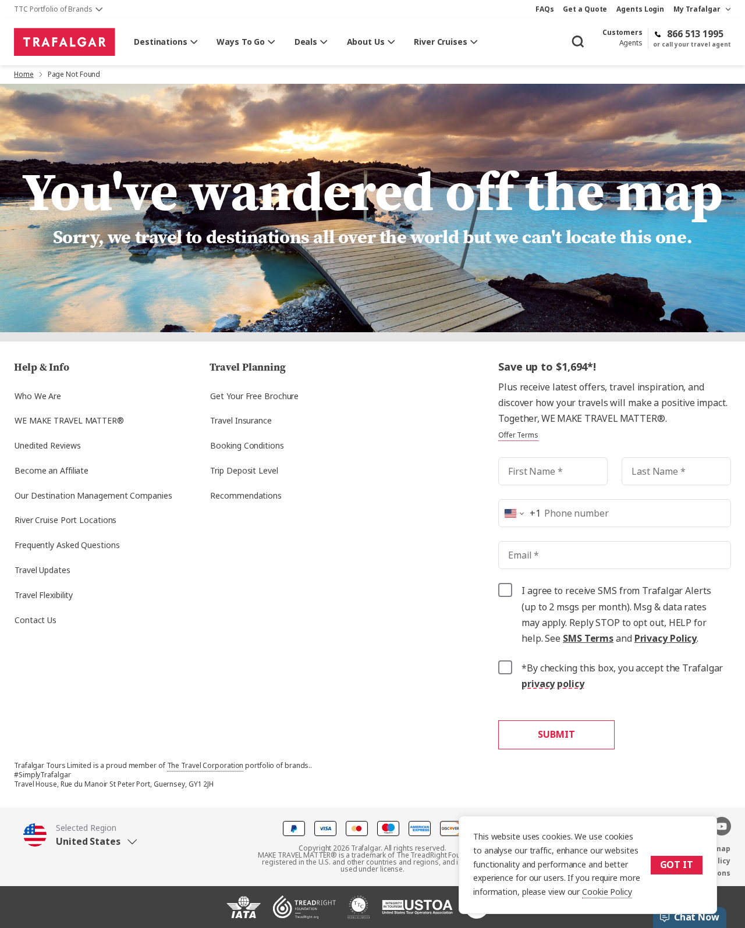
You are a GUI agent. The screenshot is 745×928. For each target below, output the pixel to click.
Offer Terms (518, 435)
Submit (556, 734)
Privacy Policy (665, 638)
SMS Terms (588, 638)
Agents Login (640, 9)
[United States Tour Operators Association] (417, 911)
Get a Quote (585, 9)
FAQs (544, 9)
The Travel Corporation (205, 765)
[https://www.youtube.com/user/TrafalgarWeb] (721, 826)
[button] (109, 834)
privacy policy (553, 684)
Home (24, 74)
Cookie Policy (607, 892)
